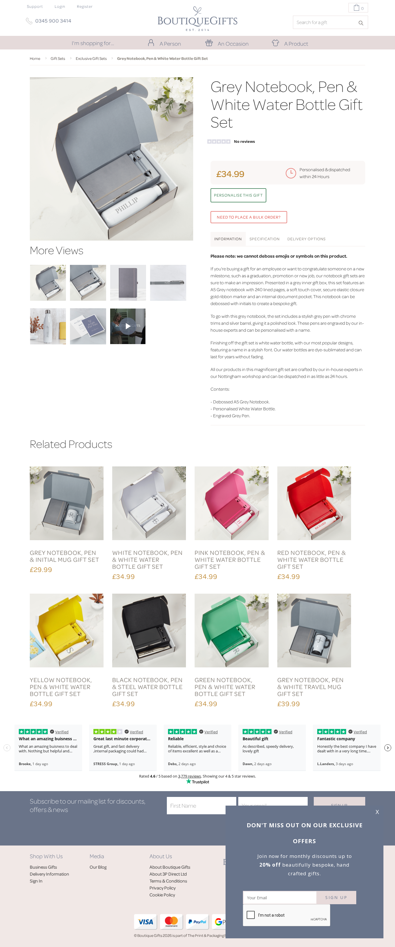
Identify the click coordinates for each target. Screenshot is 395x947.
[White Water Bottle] (48, 342)
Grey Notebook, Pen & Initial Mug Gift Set (64, 556)
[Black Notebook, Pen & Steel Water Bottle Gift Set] (149, 631)
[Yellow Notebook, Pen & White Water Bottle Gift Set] (67, 631)
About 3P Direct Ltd (168, 874)
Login (60, 6)
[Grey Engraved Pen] (168, 299)
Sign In (36, 881)
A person (170, 43)
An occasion (233, 43)
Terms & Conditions (168, 881)
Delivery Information (49, 874)
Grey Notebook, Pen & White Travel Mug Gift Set (310, 686)
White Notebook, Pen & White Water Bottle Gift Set (147, 559)
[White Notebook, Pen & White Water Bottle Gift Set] (149, 504)
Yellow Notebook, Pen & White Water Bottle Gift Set (61, 686)
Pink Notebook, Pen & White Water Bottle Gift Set (230, 559)
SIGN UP (336, 897)
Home (35, 58)
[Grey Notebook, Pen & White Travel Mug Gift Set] (314, 631)
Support (35, 6)
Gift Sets (58, 58)
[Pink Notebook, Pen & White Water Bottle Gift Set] (231, 504)
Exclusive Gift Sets (91, 58)
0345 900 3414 (53, 20)
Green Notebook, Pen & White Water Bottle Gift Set (225, 686)
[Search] (363, 22)
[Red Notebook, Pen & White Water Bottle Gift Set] (314, 504)
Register (85, 6)
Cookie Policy (162, 895)
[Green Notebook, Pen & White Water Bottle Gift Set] (231, 631)
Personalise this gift (238, 195)
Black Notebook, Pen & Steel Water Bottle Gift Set (147, 686)
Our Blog (98, 867)
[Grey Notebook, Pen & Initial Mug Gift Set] (67, 504)
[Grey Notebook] (128, 299)
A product (296, 43)
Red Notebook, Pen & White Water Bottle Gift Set (311, 559)
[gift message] (88, 342)
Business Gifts (43, 867)
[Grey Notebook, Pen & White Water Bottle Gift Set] (48, 299)
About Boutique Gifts (169, 867)
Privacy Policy (162, 888)
